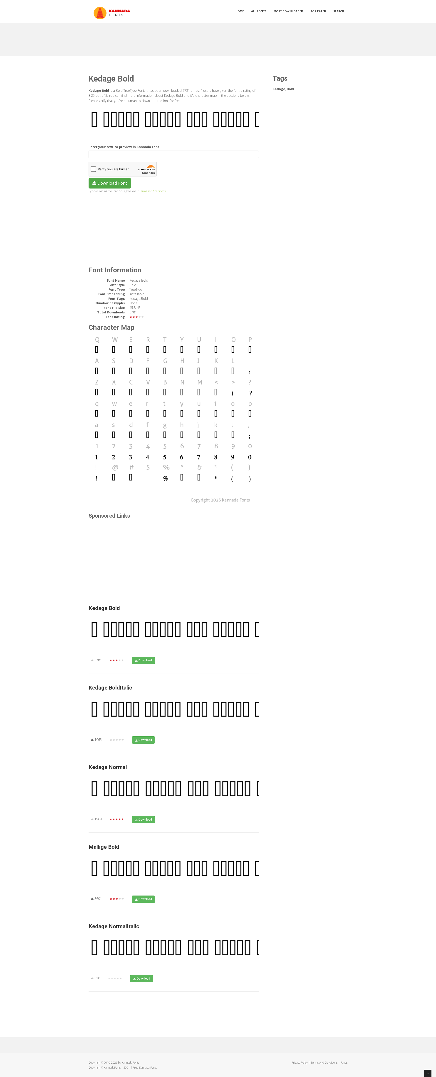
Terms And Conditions (324, 1063)
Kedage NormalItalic (114, 926)
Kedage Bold (104, 608)
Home (239, 11)
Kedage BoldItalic (110, 688)
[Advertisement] (218, 38)
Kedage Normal (108, 767)
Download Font (111, 183)
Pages (343, 1063)
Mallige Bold (104, 847)
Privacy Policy (300, 1063)
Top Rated (318, 11)
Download (145, 660)
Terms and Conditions (152, 191)
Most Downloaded (288, 11)
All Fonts (258, 11)
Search (338, 11)
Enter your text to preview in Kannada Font (124, 147)
